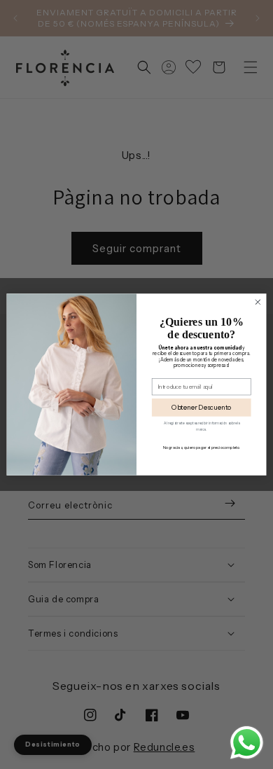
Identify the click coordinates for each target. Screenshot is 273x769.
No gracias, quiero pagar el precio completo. (201, 449)
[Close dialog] (258, 302)
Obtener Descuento (202, 409)
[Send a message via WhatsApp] (246, 742)
